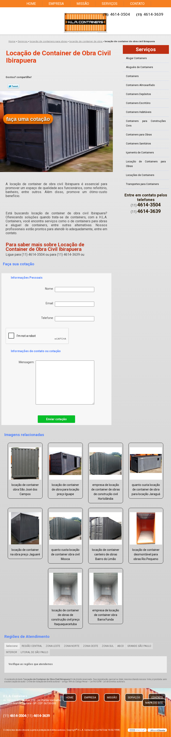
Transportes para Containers (142, 184)
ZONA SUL (108, 646)
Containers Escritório (138, 103)
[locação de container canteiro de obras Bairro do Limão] (105, 527)
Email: (50, 303)
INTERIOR (11, 652)
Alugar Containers (136, 58)
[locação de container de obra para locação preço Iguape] (65, 461)
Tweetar (13, 86)
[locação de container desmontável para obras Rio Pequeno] (146, 527)
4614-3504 (120, 14)
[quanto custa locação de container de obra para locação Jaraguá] (146, 461)
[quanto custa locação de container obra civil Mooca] (65, 527)
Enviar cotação (56, 419)
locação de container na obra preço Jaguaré (25, 552)
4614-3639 (153, 14)
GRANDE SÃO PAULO (139, 646)
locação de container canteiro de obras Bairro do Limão (105, 554)
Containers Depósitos (138, 94)
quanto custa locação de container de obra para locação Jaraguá (146, 489)
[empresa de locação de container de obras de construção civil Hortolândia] (105, 461)
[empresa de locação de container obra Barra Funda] (105, 587)
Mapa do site (154, 702)
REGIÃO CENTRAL (32, 646)
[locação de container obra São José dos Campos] (25, 461)
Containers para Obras (139, 134)
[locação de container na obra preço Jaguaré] (25, 527)
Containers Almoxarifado (140, 85)
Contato (137, 4)
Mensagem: (27, 362)
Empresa (56, 4)
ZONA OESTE (90, 646)
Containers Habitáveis (138, 112)
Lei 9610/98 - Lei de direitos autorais (107, 681)
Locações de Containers (140, 175)
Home (31, 4)
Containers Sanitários (138, 143)
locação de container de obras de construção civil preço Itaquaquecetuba (65, 617)
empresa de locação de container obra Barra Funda (105, 615)
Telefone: (48, 318)
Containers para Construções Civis (146, 123)
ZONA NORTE (71, 646)
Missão (83, 4)
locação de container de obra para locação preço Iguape (65, 489)
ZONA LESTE (53, 646)
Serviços (109, 4)
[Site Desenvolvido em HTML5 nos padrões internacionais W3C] (137, 730)
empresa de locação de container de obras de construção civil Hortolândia (105, 491)
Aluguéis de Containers (139, 67)
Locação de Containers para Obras (146, 164)
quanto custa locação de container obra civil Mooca (65, 554)
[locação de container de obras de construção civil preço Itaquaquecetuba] (65, 587)
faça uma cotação (28, 119)
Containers (132, 76)
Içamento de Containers (140, 152)
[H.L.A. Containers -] (85, 22)
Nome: (50, 288)
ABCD (120, 646)
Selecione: (12, 646)
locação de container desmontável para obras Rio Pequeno (146, 554)
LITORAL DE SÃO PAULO (34, 652)
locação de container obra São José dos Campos (25, 489)
